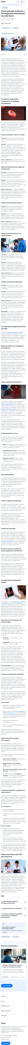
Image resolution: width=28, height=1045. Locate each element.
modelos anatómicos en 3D (8, 404)
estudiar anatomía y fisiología (15, 332)
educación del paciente (6, 541)
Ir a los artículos (6, 986)
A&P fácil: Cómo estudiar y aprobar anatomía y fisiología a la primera (12, 966)
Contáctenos (5, 1043)
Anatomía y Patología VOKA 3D (8, 409)
